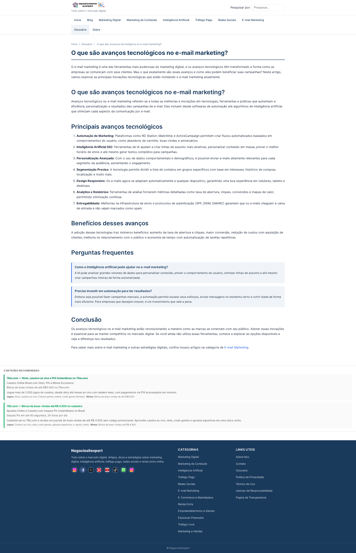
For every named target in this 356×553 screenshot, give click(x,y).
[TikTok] (115, 470)
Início (77, 20)
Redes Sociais (227, 20)
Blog (90, 20)
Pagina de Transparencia (251, 497)
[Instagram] (74, 470)
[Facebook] (82, 470)
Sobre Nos (242, 456)
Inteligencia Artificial (190, 470)
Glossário (80, 29)
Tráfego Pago (203, 20)
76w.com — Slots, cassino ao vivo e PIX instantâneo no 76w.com (47, 378)
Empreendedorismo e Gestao (196, 510)
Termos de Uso (245, 483)
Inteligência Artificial (176, 20)
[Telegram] (131, 470)
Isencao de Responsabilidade (254, 490)
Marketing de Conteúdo (142, 20)
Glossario (242, 470)
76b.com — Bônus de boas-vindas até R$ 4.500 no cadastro (45, 406)
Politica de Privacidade (250, 477)
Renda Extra (185, 504)
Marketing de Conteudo (192, 463)
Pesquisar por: (240, 7)
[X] (91, 470)
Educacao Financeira (191, 517)
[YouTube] (107, 470)
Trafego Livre (186, 524)
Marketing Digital (110, 20)
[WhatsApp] (123, 470)
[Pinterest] (99, 470)
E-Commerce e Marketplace (195, 497)
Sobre (96, 29)
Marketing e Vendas (190, 531)
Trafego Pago (186, 477)
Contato (241, 463)
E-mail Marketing (253, 20)
